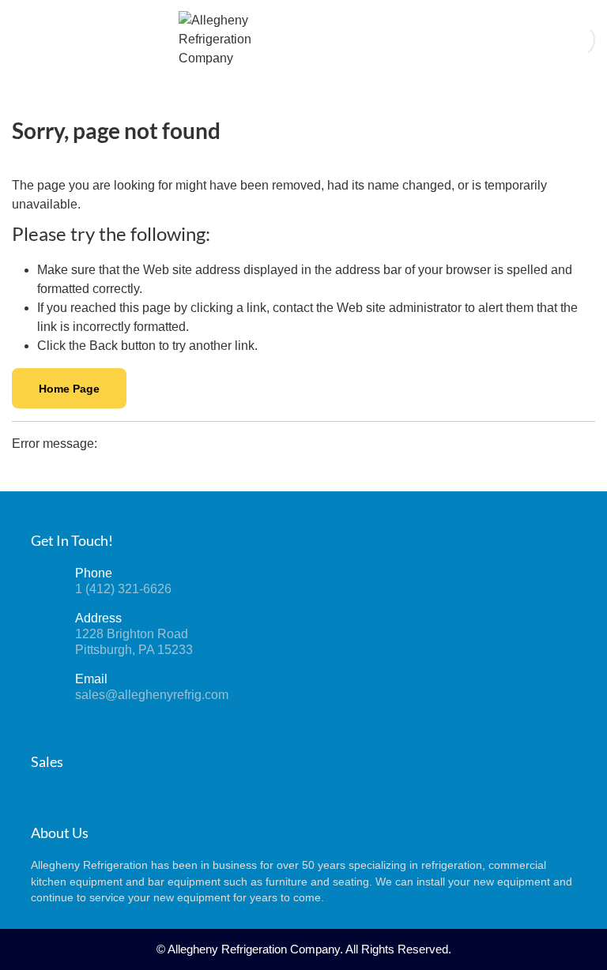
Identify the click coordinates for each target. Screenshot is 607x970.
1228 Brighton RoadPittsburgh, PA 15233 (134, 641)
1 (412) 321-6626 (123, 589)
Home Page (69, 388)
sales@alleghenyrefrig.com (151, 694)
